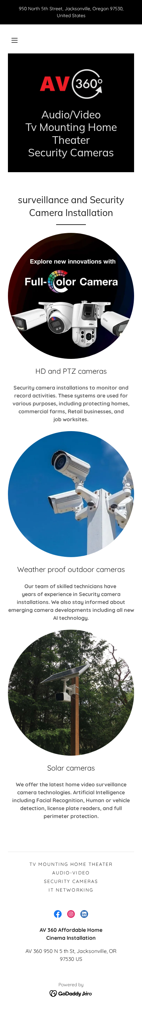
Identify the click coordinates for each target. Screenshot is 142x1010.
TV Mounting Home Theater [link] (71, 864)
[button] (14, 40)
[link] (71, 85)
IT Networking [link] (71, 890)
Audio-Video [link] (70, 873)
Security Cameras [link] (71, 881)
